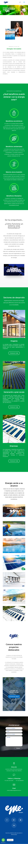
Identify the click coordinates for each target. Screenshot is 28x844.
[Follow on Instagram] (13, 820)
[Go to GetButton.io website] (3, 842)
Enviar (18, 748)
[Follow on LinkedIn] (14, 825)
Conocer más (14, 353)
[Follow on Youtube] (20, 820)
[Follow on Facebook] (6, 820)
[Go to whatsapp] (3, 840)
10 (18, 708)
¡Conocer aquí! (14, 696)
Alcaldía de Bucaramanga (14, 691)
